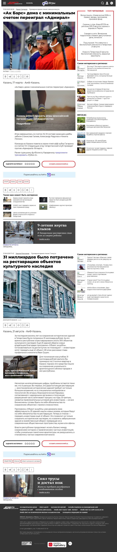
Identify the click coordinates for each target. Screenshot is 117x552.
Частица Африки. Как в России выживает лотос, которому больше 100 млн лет (99, 76)
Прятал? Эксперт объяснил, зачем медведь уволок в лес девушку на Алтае (99, 259)
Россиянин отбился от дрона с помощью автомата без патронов (98, 126)
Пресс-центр (44, 507)
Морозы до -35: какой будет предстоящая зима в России (96, 141)
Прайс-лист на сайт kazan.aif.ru (92, 510)
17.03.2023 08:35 (8, 9)
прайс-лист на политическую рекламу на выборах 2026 (40, 512)
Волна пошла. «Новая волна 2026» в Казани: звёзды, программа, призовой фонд (96, 17)
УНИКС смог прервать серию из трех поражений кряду (24, 206)
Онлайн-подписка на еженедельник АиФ (83, 507)
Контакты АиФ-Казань (43, 510)
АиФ (19, 320)
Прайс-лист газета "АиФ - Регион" (66, 510)
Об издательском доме (28, 507)
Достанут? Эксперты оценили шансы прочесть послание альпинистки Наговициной (100, 68)
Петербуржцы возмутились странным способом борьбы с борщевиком (97, 119)
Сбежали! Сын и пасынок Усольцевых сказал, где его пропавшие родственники (100, 274)
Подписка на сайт (26, 510)
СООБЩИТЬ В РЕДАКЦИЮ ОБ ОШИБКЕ (75, 512)
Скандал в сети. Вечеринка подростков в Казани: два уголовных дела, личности (95, 36)
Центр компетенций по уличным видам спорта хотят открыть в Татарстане (24, 214)
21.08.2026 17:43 (8, 253)
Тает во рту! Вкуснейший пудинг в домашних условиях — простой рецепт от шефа (99, 98)
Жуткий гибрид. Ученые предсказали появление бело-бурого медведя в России (100, 106)
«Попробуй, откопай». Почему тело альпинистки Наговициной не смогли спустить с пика (99, 266)
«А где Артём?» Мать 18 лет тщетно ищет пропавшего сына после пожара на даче (99, 297)
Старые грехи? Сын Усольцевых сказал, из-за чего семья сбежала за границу (100, 282)
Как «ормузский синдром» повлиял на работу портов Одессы (99, 133)
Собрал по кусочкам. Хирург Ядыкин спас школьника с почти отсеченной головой (100, 83)
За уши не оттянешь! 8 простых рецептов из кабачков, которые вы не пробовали (100, 91)
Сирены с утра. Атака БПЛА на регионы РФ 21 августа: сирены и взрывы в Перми (95, 26)
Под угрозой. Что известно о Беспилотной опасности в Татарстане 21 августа (96, 45)
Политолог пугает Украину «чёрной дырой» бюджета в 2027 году (99, 149)
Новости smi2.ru (10, 245)
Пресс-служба (15, 71)
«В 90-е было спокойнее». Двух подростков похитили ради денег (99, 288)
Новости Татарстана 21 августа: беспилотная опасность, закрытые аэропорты (95, 54)
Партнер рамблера (39, 543)
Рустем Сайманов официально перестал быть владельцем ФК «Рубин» (60, 200)
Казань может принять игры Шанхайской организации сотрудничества (42, 117)
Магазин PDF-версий (58, 507)
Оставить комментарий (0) (58, 164)
